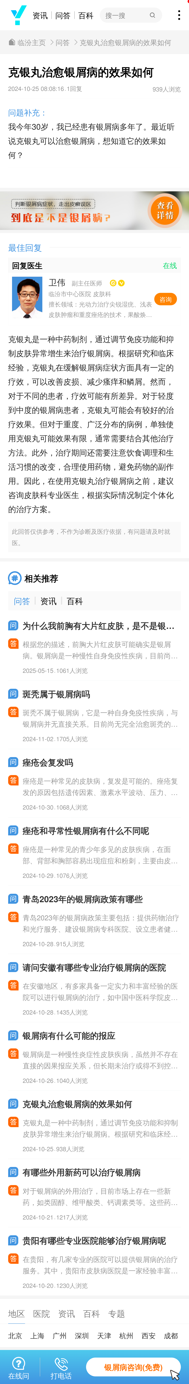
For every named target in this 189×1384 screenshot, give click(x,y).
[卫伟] (27, 317)
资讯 (40, 15)
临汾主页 (32, 42)
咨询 (166, 299)
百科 (86, 15)
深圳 (82, 1335)
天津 (104, 1335)
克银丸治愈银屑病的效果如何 (125, 42)
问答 (63, 15)
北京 (15, 1335)
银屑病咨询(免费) (133, 1367)
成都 (171, 1335)
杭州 (126, 1335)
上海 (37, 1335)
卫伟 (57, 282)
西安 (149, 1335)
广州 (60, 1335)
